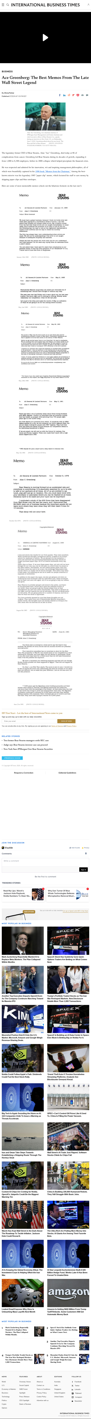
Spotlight (22, 1393)
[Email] (82, 95)
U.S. (3, 1385)
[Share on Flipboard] (73, 95)
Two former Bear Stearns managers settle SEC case (26, 741)
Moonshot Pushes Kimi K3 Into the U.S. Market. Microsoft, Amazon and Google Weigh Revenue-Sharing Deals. (22, 1037)
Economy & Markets (9, 1389)
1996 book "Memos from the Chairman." (53, 171)
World (4, 1382)
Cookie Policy (41, 1397)
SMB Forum (23, 1389)
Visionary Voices (25, 1382)
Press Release (24, 1397)
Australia (57, 1382)
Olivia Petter (9, 93)
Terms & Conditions (43, 1389)
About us (40, 1382)
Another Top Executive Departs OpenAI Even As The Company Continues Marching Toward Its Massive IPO (22, 998)
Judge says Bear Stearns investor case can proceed (26, 745)
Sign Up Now (29, 912)
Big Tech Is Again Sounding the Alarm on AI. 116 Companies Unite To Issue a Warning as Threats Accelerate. (21, 1116)
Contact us (40, 1385)
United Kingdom (59, 1393)
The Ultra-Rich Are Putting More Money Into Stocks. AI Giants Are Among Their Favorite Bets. (66, 1233)
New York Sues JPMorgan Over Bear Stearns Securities (28, 749)
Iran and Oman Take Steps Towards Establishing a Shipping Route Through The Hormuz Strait (21, 1155)
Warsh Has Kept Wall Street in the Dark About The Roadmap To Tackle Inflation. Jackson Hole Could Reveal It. (22, 1233)
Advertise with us (43, 1400)
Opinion (4, 1408)
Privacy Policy (71, 726)
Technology (6, 1397)
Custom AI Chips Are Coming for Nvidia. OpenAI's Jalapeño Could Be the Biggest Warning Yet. (20, 1194)
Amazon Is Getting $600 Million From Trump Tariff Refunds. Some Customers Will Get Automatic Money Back (66, 1311)
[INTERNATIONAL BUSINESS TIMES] (45, 5)
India (56, 1385)
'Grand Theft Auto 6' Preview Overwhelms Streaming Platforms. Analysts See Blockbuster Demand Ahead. (65, 1077)
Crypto (4, 1404)
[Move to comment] (87, 95)
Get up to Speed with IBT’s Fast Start (75, 911)
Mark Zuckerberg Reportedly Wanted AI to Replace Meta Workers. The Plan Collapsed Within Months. (21, 959)
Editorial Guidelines (67, 773)
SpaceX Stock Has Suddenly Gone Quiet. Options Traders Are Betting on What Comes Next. (67, 959)
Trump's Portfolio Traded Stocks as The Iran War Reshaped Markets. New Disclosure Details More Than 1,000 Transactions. (67, 998)
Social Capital (24, 1385)
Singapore (57, 1389)
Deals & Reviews (25, 1404)
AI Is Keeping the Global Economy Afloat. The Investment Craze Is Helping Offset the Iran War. (22, 1272)
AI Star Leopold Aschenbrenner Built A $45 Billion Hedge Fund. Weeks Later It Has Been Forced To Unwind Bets (67, 1272)
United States (59, 1397)
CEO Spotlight (24, 1400)
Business (5, 1393)
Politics (4, 1400)
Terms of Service (57, 726)
